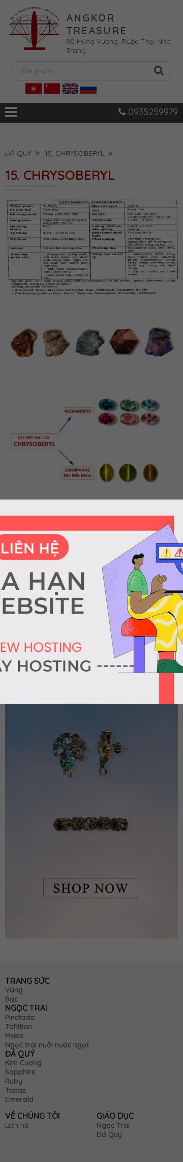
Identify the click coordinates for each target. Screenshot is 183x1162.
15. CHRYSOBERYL (76, 153)
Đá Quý (109, 1134)
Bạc (11, 999)
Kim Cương (23, 1062)
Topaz (15, 1090)
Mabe (14, 1035)
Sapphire (20, 1071)
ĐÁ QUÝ (20, 153)
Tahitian (18, 1026)
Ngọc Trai (113, 1125)
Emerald (19, 1099)
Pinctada (20, 1017)
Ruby (13, 1081)
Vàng (14, 989)
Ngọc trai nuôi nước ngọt (47, 1044)
